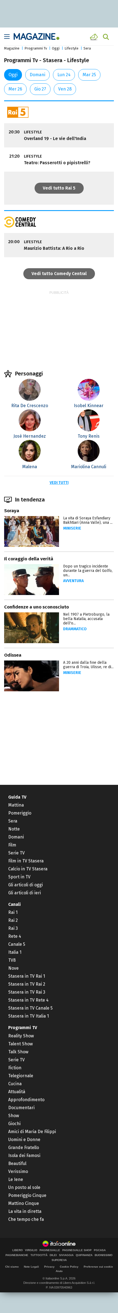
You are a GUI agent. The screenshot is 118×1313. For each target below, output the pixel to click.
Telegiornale (20, 1075)
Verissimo (18, 1171)
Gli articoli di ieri (24, 892)
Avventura (73, 581)
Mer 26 (15, 89)
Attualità (16, 1091)
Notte (14, 829)
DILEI (53, 1255)
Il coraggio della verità (28, 559)
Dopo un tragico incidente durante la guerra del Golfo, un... (88, 570)
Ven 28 (65, 89)
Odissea (12, 655)
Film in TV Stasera (26, 861)
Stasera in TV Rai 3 (26, 992)
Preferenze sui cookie (98, 1266)
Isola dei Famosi (24, 1155)
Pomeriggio (19, 813)
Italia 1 (14, 952)
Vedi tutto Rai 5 (59, 188)
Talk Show (18, 1051)
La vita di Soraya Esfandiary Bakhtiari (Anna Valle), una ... (88, 520)
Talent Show (20, 1043)
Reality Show (21, 1035)
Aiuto (59, 1271)
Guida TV (17, 797)
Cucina (15, 1083)
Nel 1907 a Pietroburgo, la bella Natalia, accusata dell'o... (86, 619)
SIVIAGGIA (66, 1255)
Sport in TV (19, 876)
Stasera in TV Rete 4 (28, 1000)
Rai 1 (13, 912)
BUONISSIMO (104, 1255)
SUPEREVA (59, 1260)
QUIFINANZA (84, 1255)
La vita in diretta (24, 1211)
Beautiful (17, 1163)
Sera (87, 48)
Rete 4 (14, 936)
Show (13, 1115)
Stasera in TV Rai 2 (26, 984)
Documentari (21, 1107)
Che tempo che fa (26, 1219)
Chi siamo (12, 1266)
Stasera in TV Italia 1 (28, 1016)
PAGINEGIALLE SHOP (77, 1250)
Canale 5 (16, 944)
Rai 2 (13, 920)
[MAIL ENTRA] (94, 37)
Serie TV (16, 853)
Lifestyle (71, 48)
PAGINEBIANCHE (16, 1255)
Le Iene (15, 1179)
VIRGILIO (31, 1250)
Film (12, 845)
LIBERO (17, 1250)
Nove (13, 968)
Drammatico (75, 629)
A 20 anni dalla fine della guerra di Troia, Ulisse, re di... (88, 664)
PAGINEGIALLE (50, 1250)
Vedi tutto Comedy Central (59, 273)
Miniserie (72, 528)
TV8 (12, 960)
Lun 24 (64, 74)
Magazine (11, 48)
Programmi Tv (35, 48)
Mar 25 (89, 74)
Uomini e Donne (24, 1139)
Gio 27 (40, 89)
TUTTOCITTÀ (38, 1255)
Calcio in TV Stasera (27, 868)
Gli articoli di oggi (25, 884)
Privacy (49, 1266)
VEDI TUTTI (59, 482)
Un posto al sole (24, 1187)
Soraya (11, 511)
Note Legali (31, 1266)
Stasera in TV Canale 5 (30, 1008)
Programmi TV (22, 1027)
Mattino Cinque (23, 1203)
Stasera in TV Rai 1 (26, 976)
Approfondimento (26, 1099)
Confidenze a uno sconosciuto (36, 607)
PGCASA (100, 1250)
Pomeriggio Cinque (27, 1195)
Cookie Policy (69, 1266)
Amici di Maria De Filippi (32, 1131)
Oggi (56, 48)
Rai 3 (13, 928)
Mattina (16, 805)
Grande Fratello (23, 1147)
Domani (37, 74)
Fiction (14, 1067)
